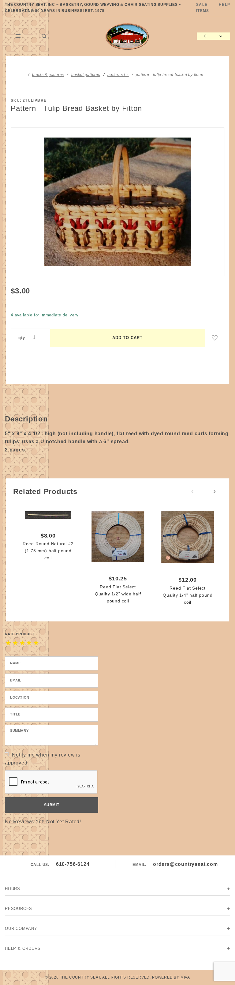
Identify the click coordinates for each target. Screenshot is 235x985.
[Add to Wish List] (214, 338)
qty (21, 337)
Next (214, 491)
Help (224, 4)
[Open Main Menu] (18, 36)
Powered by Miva (171, 977)
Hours (12, 888)
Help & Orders (22, 948)
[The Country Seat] (127, 35)
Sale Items (202, 7)
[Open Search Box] (44, 36)
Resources (18, 908)
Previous (192, 491)
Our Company (21, 928)
